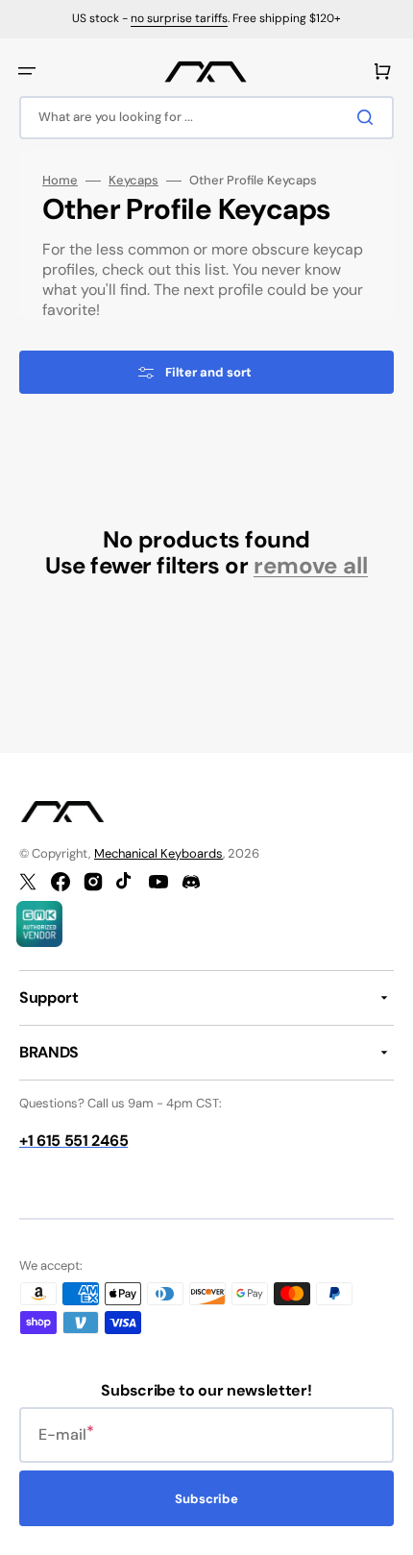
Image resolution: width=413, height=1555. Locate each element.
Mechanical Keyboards (158, 853)
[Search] (369, 117)
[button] (27, 71)
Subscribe (206, 1499)
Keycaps (133, 180)
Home (60, 180)
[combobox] (206, 117)
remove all (311, 565)
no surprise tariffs (179, 18)
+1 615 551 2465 (73, 1140)
